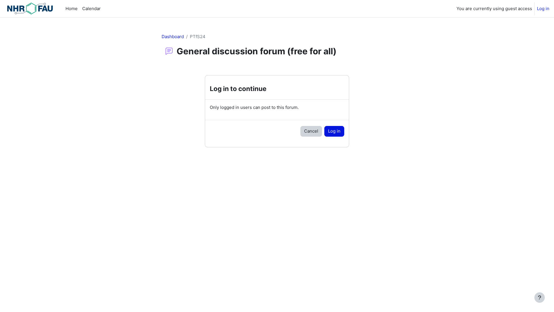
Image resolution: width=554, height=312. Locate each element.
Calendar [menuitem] (91, 8)
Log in (543, 8)
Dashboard (173, 36)
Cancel (311, 131)
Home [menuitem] (71, 8)
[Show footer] (539, 297)
